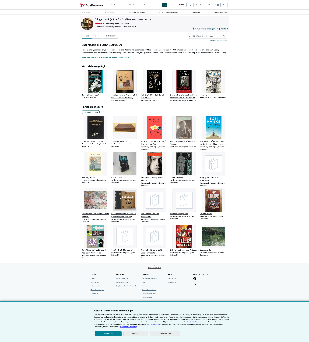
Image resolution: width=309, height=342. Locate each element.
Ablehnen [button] (135, 334)
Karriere (144, 286)
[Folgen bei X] (194, 284)
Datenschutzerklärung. (128, 327)
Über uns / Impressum (149, 278)
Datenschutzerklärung (149, 290)
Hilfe (224, 5)
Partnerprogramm (122, 282)
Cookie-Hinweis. (156, 324)
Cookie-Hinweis (147, 298)
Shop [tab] (86, 36)
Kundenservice (172, 282)
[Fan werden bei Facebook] (194, 279)
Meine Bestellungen (97, 290)
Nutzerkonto (200, 5)
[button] (224, 36)
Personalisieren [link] (164, 333)
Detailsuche (85, 12)
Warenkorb (94, 294)
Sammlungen (109, 12)
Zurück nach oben (154, 268)
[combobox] (136, 5)
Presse (144, 282)
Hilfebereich (172, 278)
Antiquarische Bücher (137, 12)
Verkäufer (196, 12)
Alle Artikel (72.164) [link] (90, 112)
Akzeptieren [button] (108, 334)
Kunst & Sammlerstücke (168, 12)
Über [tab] (97, 36)
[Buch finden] (164, 5)
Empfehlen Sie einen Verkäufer (126, 286)
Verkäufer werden (221, 12)
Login (190, 5)
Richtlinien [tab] (110, 36)
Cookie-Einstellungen (198, 322)
